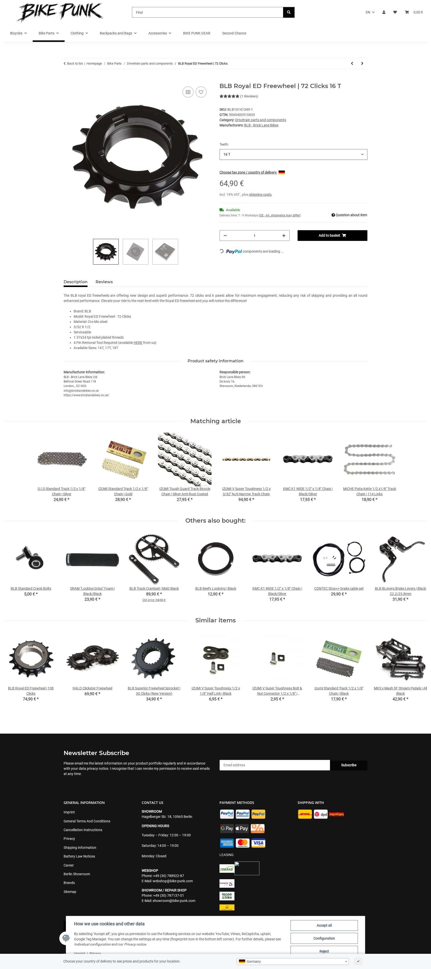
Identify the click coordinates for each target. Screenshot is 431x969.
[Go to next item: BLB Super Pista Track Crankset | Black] (362, 63)
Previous (12, 672)
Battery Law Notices (79, 856)
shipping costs (260, 194)
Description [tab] (76, 282)
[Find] (289, 12)
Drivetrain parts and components (260, 120)
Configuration (324, 938)
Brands (69, 883)
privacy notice (97, 769)
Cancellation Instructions (83, 830)
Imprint (79, 954)
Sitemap (70, 892)
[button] (383, 12)
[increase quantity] (283, 235)
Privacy (95, 954)
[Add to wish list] (201, 92)
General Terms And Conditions (87, 821)
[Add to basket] (68, 80)
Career (69, 865)
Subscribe (348, 765)
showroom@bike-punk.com (174, 901)
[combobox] (293, 961)
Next (419, 672)
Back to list (75, 63)
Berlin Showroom (77, 874)
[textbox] (293, 961)
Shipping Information (80, 848)
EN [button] (368, 12)
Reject (324, 951)
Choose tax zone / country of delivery (248, 172)
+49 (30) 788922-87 (168, 876)
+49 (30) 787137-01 (168, 895)
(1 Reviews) (249, 96)
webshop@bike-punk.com (173, 881)
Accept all (324, 925)
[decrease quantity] (225, 235)
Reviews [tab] (104, 282)
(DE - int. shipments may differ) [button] (280, 215)
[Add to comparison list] (188, 92)
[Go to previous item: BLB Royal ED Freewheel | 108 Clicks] (352, 63)
